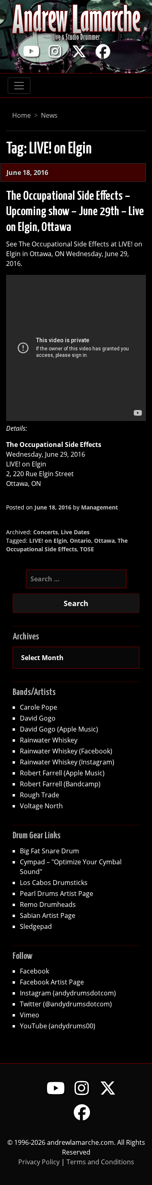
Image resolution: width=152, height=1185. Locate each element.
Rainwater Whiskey (48, 740)
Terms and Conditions (100, 1161)
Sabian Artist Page (47, 915)
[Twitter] (79, 51)
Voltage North (41, 805)
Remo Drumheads (48, 904)
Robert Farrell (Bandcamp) (60, 783)
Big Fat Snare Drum (49, 850)
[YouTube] (31, 51)
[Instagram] (55, 51)
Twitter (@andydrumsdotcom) (66, 1003)
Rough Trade (39, 794)
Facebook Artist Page (52, 982)
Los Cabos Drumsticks (54, 882)
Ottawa (104, 540)
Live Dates (75, 532)
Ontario (80, 540)
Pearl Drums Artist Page (56, 893)
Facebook (34, 971)
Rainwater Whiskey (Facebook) (66, 751)
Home (21, 115)
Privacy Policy (39, 1161)
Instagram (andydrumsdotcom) (68, 993)
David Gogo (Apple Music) (59, 729)
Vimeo (29, 1014)
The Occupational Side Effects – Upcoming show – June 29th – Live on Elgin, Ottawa (75, 211)
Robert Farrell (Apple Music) (62, 772)
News (49, 115)
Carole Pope (38, 707)
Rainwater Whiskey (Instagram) (67, 762)
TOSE (87, 549)
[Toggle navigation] (19, 86)
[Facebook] (103, 51)
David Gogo (38, 718)
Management (99, 507)
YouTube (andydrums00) (57, 1025)
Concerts (45, 532)
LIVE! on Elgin (48, 540)
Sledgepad (36, 926)
